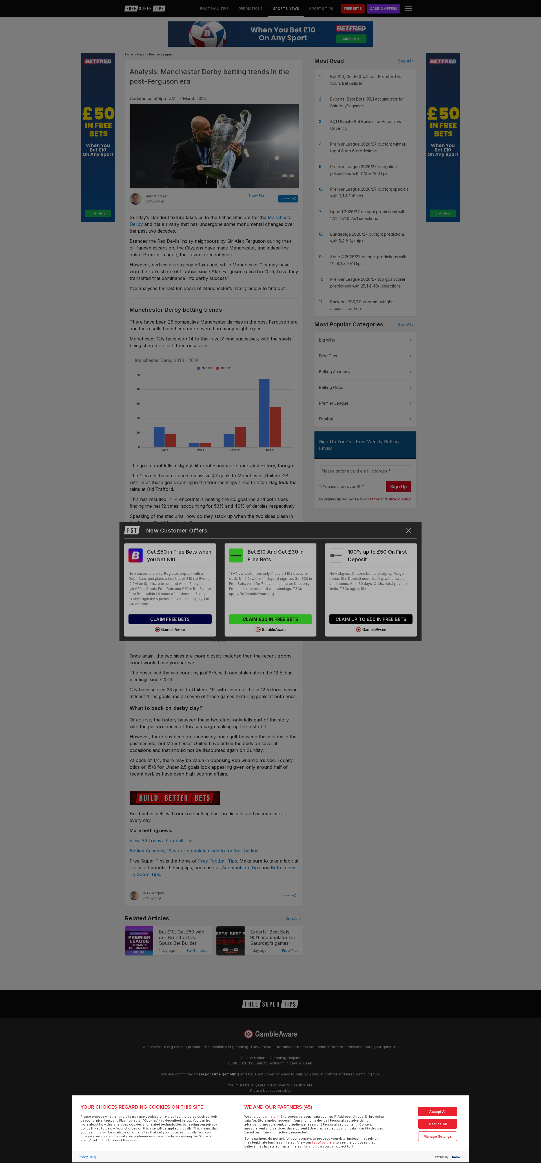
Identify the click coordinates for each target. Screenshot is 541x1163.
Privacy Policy (87, 1156)
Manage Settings (438, 1136)
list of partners (323, 1142)
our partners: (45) (270, 1117)
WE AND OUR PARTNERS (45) (278, 1107)
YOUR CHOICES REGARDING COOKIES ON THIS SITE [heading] (142, 1107)
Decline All (438, 1124)
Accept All (437, 1111)
